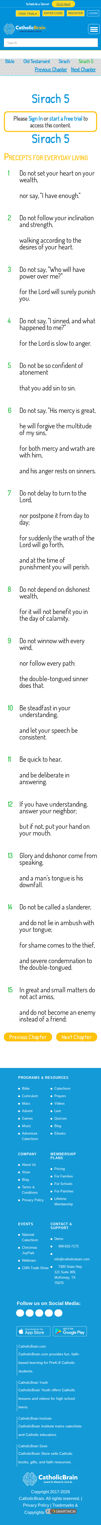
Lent (57, 1111)
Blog (57, 1126)
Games (27, 1118)
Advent (27, 1111)
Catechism (62, 1088)
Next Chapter (83, 69)
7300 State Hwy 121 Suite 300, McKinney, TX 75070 (68, 1275)
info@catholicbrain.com (72, 1259)
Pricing (59, 1169)
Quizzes (60, 1118)
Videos (59, 1103)
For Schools (63, 1184)
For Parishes (64, 1191)
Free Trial (27, 13)
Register (75, 13)
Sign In (35, 118)
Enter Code (53, 13)
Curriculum (30, 1096)
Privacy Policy (33, 1200)
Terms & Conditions (30, 1189)
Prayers (60, 1096)
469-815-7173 (67, 1246)
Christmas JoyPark (29, 1250)
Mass (26, 1103)
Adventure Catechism (30, 1136)
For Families (63, 1176)
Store (26, 1172)
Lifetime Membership (63, 1201)
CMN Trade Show (35, 1268)
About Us (29, 1165)
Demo (58, 1239)
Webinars (29, 1260)
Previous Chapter (51, 69)
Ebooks (60, 1133)
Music (26, 1126)
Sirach (64, 61)
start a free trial (65, 118)
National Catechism (30, 1237)
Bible (10, 61)
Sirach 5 (50, 138)
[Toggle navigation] (7, 14)
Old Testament (36, 61)
